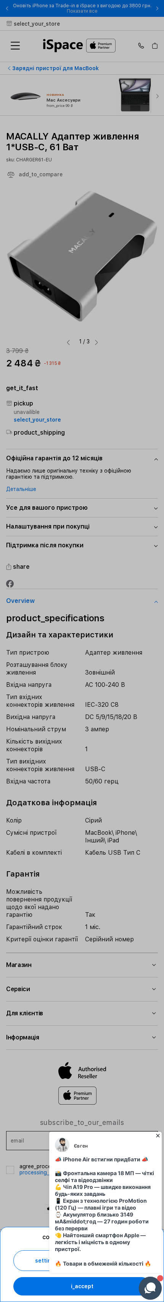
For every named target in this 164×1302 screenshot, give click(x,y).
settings (46, 1261)
